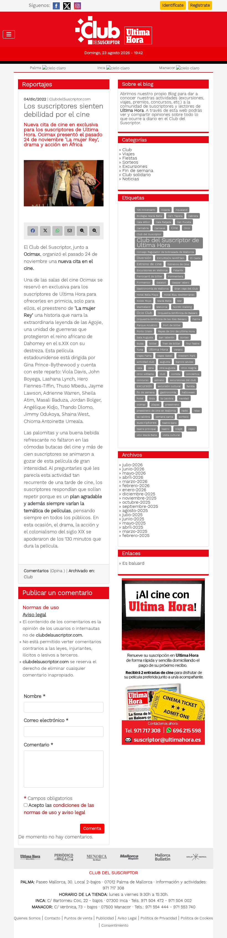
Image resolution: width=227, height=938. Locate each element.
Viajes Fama (144, 355)
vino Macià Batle (147, 435)
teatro (165, 428)
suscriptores (146, 423)
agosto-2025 (135, 510)
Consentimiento (114, 925)
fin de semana (145, 392)
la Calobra (167, 398)
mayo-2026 (134, 473)
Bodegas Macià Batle (149, 215)
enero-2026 (134, 489)
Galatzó (161, 282)
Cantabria (143, 228)
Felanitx (178, 270)
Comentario (38, 744)
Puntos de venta (78, 918)
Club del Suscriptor (149, 234)
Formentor (144, 282)
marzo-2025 (134, 531)
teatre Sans (169, 422)
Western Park (186, 355)
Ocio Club (144, 313)
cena (151, 367)
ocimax (141, 404)
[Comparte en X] (45, 231)
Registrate (200, 5)
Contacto (52, 918)
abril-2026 (132, 477)
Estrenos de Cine (178, 264)
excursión (144, 386)
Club (28, 576)
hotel (140, 398)
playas (155, 404)
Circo (187, 228)
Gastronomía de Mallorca (153, 288)
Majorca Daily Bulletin (163, 857)
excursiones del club (183, 380)
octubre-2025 (136, 502)
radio (185, 410)
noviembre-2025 (139, 498)
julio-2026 (132, 464)
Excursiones (134, 166)
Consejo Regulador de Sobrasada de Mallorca (165, 251)
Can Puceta (184, 222)
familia (191, 386)
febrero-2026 (135, 485)
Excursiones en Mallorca (152, 270)
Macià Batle (164, 300)
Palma (196, 319)
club (162, 374)
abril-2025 (132, 527)
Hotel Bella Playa (147, 294)
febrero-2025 (135, 535)
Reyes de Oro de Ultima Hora (176, 331)
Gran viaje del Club (186, 288)
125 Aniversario (146, 209)
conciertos (192, 374)
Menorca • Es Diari (96, 857)
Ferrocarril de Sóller (149, 276)
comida (175, 374)
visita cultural (171, 435)
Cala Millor (143, 222)
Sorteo (184, 337)
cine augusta (167, 367)
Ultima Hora (158, 349)
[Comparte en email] (69, 231)
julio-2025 (132, 514)
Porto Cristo (144, 331)
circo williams (145, 374)
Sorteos (130, 162)
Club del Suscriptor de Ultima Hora (168, 243)
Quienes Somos (27, 918)
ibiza (152, 398)
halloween (188, 392)
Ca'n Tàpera (175, 215)
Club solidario (136, 174)
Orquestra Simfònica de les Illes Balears (162, 319)
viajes (191, 428)
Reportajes (37, 84)
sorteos (184, 416)
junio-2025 (133, 518)
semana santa (164, 416)
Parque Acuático (147, 325)
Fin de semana (137, 170)
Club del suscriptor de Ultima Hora (113, 30)
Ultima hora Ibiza (63, 857)
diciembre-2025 (138, 493)
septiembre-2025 (140, 506)
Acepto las (59, 808)
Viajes (128, 153)
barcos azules (184, 361)
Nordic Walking (182, 306)
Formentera (175, 276)
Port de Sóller (172, 325)
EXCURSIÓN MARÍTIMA (170, 258)
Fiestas (129, 158)
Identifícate (173, 5)
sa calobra (143, 416)
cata (139, 367)
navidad (184, 398)
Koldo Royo (144, 300)
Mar (179, 300)
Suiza (140, 343)
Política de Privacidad (159, 918)
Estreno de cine (149, 264)
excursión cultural (169, 386)
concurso (143, 380)
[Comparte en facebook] (32, 231)
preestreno (172, 404)
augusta (165, 361)
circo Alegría (188, 367)
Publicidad (105, 918)
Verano (178, 349)
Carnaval (159, 228)
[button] (97, 183)
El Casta (195, 258)
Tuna (140, 349)
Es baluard (133, 563)
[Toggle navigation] (9, 34)
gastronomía (168, 392)
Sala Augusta (145, 337)
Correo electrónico (46, 720)
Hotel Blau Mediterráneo (179, 294)
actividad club (145, 361)
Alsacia (165, 209)
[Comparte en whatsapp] (57, 231)
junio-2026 (133, 468)
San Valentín (166, 337)
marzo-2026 (134, 481)
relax (197, 410)
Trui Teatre (192, 343)
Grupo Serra (196, 857)
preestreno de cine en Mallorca (156, 410)
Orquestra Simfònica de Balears (177, 313)
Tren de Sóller (171, 343)
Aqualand (181, 209)
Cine (174, 228)
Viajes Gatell (164, 355)
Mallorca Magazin (130, 857)
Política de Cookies (197, 918)
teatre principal (146, 428)
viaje (178, 429)
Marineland (144, 306)
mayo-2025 (134, 523)
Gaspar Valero (180, 282)
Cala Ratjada (163, 222)
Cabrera (193, 215)
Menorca (161, 306)
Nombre (34, 696)
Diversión (144, 258)
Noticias (130, 178)
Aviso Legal (127, 918)
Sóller (153, 343)
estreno (159, 380)
